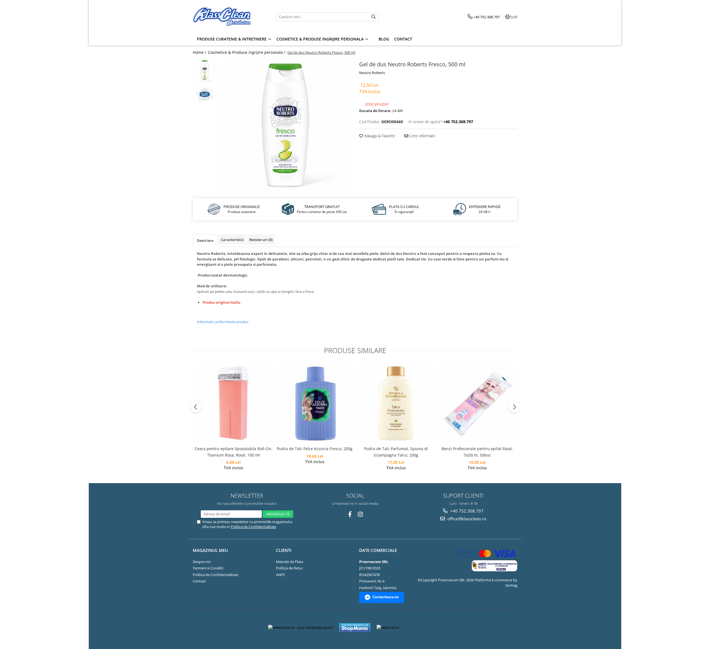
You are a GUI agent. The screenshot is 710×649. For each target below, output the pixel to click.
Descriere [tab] (205, 240)
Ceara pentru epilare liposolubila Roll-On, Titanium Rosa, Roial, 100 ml (233, 451)
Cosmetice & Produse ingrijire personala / (247, 52)
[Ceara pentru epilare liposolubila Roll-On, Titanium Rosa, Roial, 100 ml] (233, 403)
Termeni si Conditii (208, 568)
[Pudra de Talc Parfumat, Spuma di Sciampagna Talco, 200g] (395, 403)
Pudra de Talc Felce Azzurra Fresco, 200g (315, 448)
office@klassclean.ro (466, 518)
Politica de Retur (289, 568)
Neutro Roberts (372, 72)
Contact (199, 581)
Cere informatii (421, 135)
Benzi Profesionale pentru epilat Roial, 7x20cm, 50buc (477, 451)
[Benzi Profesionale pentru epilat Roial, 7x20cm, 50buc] (477, 403)
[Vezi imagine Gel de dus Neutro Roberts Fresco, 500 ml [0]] (204, 71)
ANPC (280, 574)
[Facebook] (350, 514)
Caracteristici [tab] (232, 239)
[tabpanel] (285, 125)
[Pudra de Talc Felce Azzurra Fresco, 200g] (314, 403)
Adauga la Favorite (379, 135)
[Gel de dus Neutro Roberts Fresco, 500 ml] (285, 125)
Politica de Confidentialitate (253, 526)
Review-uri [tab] (261, 239)
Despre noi (202, 561)
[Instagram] (360, 514)
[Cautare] (374, 16)
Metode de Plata (289, 561)
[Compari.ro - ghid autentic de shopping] (423, 627)
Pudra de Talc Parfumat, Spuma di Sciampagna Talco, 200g (396, 451)
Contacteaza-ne (385, 597)
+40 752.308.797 (466, 511)
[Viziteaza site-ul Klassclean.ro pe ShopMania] (354, 627)
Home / (200, 52)
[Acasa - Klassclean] (227, 16)
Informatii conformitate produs (222, 321)
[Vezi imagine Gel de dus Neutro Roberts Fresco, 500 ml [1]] (204, 94)
